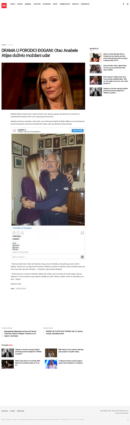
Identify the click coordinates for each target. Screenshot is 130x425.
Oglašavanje (20, 411)
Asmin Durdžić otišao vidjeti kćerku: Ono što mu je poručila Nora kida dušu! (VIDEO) (115, 68)
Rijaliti (20, 4)
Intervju (75, 4)
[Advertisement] (65, 25)
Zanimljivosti (65, 4)
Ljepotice (37, 4)
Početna (4, 45)
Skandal (28, 4)
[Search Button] (127, 4)
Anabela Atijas (21, 288)
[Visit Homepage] (4, 4)
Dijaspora (47, 4)
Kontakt (12, 411)
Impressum (5, 411)
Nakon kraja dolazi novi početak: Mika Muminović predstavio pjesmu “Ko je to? (27, 363)
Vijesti (12, 4)
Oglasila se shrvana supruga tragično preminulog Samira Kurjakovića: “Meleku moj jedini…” (28, 352)
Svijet (55, 4)
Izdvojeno (10, 45)
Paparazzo (85, 4)
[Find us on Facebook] (123, 4)
